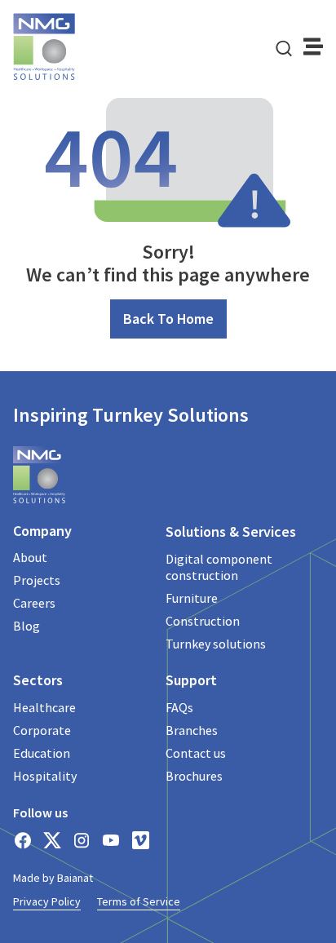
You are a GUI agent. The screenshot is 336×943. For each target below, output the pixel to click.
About (30, 557)
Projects (36, 580)
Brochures (194, 776)
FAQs (179, 707)
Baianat (75, 877)
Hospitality (45, 776)
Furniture (192, 598)
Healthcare (44, 707)
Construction (203, 621)
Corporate (42, 730)
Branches (192, 730)
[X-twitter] (52, 840)
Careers (34, 603)
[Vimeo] (140, 840)
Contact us (196, 753)
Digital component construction (219, 567)
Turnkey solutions (216, 643)
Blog (26, 626)
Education (41, 753)
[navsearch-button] (284, 46)
